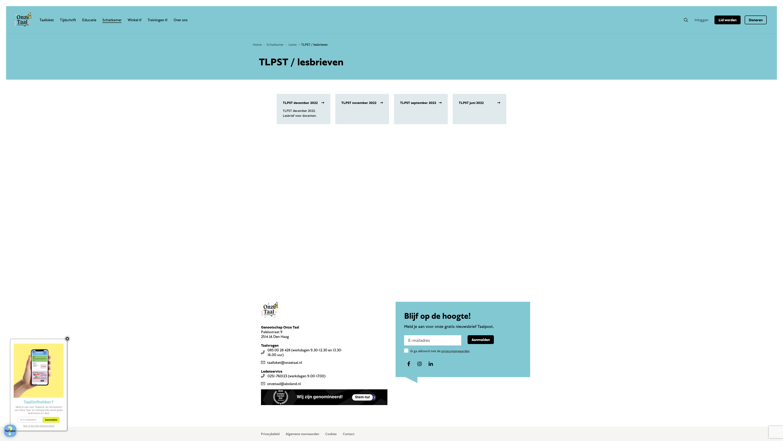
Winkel (133, 20)
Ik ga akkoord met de (440, 351)
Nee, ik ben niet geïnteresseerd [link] (38, 426)
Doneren (756, 20)
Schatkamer (112, 20)
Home (257, 44)
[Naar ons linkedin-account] (430, 364)
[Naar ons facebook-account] (408, 364)
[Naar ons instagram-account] (419, 364)
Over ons (181, 20)
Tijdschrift (68, 20)
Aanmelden (481, 339)
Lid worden (728, 20)
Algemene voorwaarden (302, 434)
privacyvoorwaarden (455, 351)
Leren (293, 44)
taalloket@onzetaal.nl (284, 362)
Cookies (331, 434)
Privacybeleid (270, 434)
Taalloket (47, 20)
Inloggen (701, 20)
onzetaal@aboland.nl (284, 383)
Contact (348, 434)
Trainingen (156, 20)
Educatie (89, 20)
